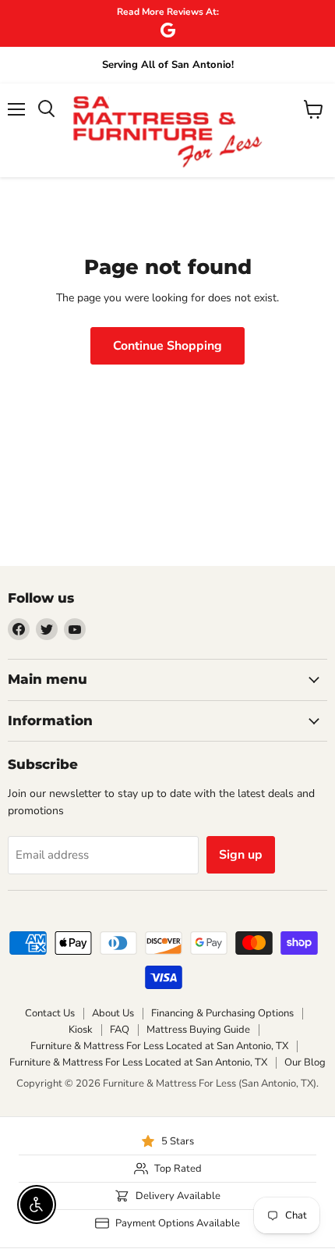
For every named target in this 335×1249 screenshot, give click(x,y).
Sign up (241, 854)
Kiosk (81, 1030)
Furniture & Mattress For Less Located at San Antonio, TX (159, 1046)
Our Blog (305, 1062)
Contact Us (50, 1013)
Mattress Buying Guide (198, 1030)
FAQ (119, 1030)
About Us (113, 1013)
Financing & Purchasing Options (222, 1013)
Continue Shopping (167, 345)
